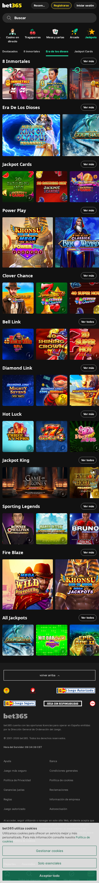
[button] (29, 95)
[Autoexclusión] (33, 690)
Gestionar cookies (49, 851)
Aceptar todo (49, 876)
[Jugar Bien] (20, 703)
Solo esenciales (49, 863)
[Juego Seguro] (75, 690)
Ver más (88, 61)
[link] (18, 83)
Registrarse (61, 5)
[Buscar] (9, 18)
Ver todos (87, 321)
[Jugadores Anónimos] (6, 690)
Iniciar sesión (85, 5)
